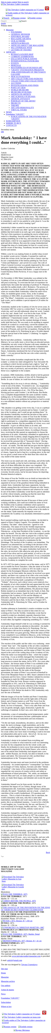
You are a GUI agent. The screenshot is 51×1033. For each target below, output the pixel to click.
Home (3, 973)
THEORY (15, 105)
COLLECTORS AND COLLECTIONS (27, 81)
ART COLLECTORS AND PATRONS (27, 79)
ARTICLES (10, 52)
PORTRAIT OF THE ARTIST (23, 101)
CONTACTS (11, 125)
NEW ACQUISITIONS (20, 76)
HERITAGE (16, 65)
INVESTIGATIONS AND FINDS (24, 85)
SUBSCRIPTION (13, 121)
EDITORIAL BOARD (20, 36)
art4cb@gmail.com (14, 960)
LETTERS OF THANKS (21, 50)
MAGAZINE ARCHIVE (21, 39)
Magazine (10, 30)
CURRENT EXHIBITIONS (22, 56)
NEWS (9, 112)
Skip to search (23, 2)
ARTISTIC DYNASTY (20, 99)
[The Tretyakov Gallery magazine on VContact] (24, 10)
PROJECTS (16, 103)
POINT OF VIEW (18, 88)
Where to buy (6, 1006)
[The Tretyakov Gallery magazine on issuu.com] (21, 1017)
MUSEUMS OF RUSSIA (21, 92)
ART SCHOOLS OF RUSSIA (23, 96)
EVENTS (15, 63)
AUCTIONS (16, 83)
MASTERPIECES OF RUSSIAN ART (26, 68)
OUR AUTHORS (18, 41)
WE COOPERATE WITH (21, 48)
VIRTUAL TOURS (19, 110)
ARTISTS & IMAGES (20, 43)
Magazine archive (8, 981)
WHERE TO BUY (13, 123)
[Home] (15, 4)
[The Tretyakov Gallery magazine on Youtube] (47, 10)
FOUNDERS (16, 32)
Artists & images (7, 990)
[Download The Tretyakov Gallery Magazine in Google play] (13, 889)
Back (48, 852)
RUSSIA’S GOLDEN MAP (22, 54)
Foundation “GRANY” (15, 114)
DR (2, 132)
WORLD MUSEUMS (20, 90)
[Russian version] (18, 18)
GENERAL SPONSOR (20, 34)
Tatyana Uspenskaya (29, 964)
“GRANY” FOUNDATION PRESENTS (27, 70)
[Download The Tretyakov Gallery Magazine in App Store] (13, 881)
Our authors (5, 985)
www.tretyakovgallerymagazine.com (26, 956)
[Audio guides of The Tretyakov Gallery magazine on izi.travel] (27, 15)
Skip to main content (9, 2)
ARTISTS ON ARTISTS (21, 94)
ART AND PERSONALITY (22, 108)
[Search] (5, 18)
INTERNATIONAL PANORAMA (25, 61)
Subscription (6, 1002)
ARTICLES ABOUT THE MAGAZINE (27, 45)
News (3, 994)
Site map (4, 969)
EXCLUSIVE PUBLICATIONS (24, 59)
